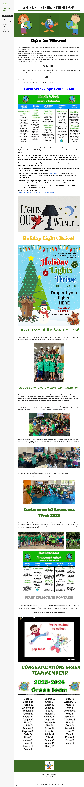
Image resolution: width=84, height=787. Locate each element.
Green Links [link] (5, 29)
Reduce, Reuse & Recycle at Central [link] (6, 32)
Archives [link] (4, 19)
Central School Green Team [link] (7, 16)
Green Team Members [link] (7, 21)
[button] (82, 1)
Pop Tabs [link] (5, 24)
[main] (49, 8)
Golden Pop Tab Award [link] (7, 26)
